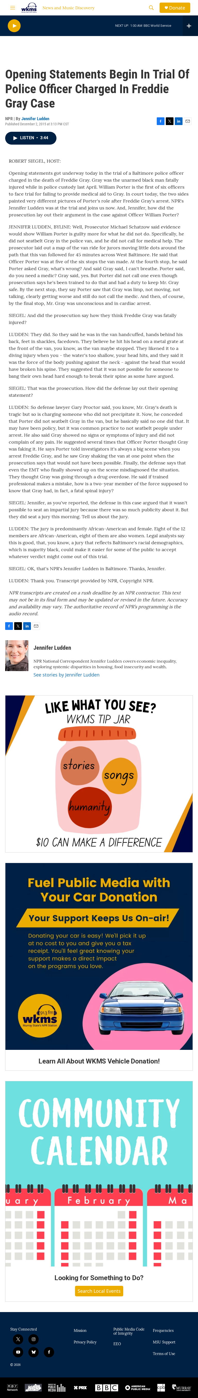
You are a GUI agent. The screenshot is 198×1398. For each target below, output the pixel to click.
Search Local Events (99, 1291)
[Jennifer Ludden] (16, 655)
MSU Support (164, 1342)
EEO (117, 1344)
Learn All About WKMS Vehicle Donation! (98, 1061)
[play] (14, 26)
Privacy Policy (85, 1342)
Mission (80, 1331)
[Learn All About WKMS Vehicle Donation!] (99, 956)
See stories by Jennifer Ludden (67, 675)
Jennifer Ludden (35, 118)
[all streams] (190, 25)
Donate (177, 8)
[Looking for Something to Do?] (99, 1174)
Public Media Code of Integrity (129, 1331)
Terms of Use (164, 1354)
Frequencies (163, 1331)
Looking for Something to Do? (99, 1278)
